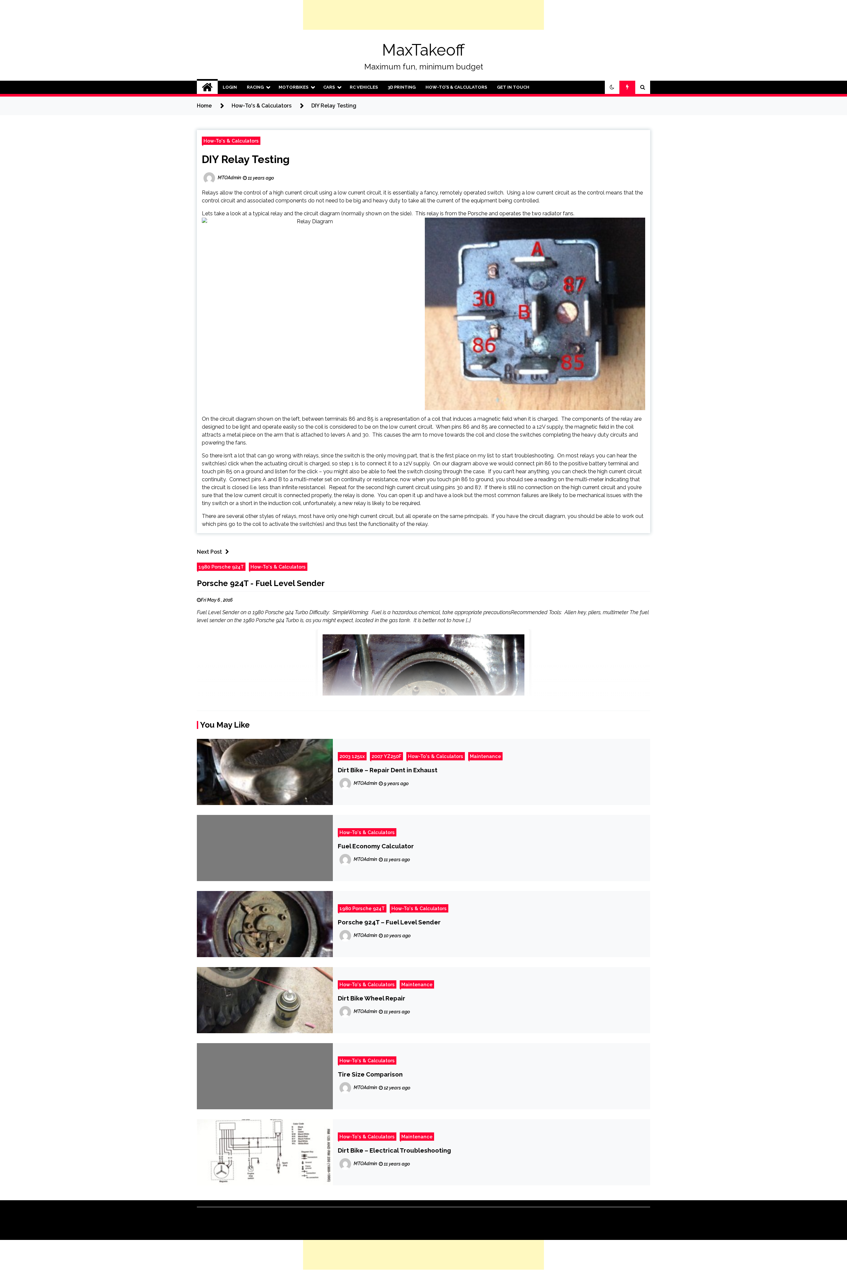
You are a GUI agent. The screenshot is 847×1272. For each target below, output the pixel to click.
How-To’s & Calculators (456, 87)
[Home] (207, 87)
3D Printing (402, 87)
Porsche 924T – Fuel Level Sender (389, 922)
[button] (612, 87)
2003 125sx (352, 756)
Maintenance (485, 756)
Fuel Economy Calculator (376, 846)
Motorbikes (293, 87)
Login (230, 87)
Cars (329, 87)
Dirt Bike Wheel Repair (371, 998)
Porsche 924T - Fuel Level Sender (261, 583)
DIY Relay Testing (246, 159)
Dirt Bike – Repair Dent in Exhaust (387, 770)
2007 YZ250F (386, 756)
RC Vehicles (364, 87)
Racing (255, 87)
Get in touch (513, 87)
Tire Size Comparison (370, 1074)
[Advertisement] (423, 15)
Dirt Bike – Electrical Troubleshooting (394, 1150)
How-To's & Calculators (231, 141)
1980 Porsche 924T (221, 567)
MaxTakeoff (423, 50)
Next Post (209, 552)
